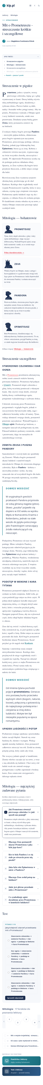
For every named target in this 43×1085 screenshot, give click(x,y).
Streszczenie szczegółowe (16, 68)
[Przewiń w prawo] (39, 1021)
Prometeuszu (12, 374)
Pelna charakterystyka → (14, 252)
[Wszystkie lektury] (35, 5)
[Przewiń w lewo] (4, 1021)
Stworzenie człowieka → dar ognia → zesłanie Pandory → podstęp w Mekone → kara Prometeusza (23, 987)
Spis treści (8, 57)
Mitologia (14, 15)
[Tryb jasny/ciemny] (39, 5)
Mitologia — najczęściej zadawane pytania (22, 72)
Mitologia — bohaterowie (16, 65)
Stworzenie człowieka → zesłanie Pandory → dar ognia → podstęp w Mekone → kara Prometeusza (22, 940)
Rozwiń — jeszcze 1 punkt (15, 75)
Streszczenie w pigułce (15, 61)
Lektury (5, 15)
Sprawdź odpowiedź (15, 998)
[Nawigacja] (30, 6)
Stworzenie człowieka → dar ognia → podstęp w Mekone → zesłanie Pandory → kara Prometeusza (23, 972)
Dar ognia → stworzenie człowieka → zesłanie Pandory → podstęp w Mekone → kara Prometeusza (21, 956)
